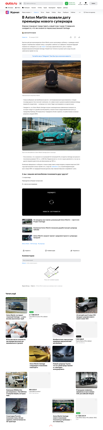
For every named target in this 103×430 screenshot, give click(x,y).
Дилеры (65, 7)
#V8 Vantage (33, 243)
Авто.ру (11, 3)
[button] (40, 305)
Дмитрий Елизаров (30, 33)
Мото (18, 7)
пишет (44, 46)
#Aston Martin (25, 243)
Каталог (34, 7)
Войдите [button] (24, 263)
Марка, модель (26, 12)
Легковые (10, 7)
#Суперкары (41, 243)
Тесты (42, 12)
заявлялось (55, 166)
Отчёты (40, 7)
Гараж (45, 7)
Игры (59, 12)
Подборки (65, 12)
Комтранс (27, 7)
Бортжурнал (52, 7)
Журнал (59, 7)
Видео (48, 12)
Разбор (54, 12)
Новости (36, 12)
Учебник (73, 12)
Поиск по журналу (90, 12)
